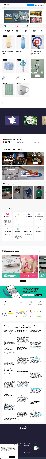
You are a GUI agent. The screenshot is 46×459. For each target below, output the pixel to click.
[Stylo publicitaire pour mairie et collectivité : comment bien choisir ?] (11, 263)
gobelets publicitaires (21, 407)
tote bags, (31, 347)
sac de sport (35, 347)
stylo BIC (36, 414)
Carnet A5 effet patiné (7, 98)
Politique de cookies (27, 443)
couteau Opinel (38, 415)
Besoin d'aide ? (26, 450)
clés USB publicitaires (34, 379)
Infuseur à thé (20, 75)
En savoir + (7, 224)
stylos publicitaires (20, 373)
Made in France (9, 408)
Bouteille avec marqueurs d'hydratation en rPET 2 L (22, 52)
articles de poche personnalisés (35, 388)
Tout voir (41, 183)
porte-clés (33, 389)
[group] (9, 26)
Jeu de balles (36, 51)
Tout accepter (12, 456)
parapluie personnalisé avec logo (36, 369)
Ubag (33, 407)
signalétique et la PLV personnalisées (36, 356)
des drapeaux (36, 358)
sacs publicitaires (33, 346)
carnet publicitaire (20, 392)
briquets (37, 389)
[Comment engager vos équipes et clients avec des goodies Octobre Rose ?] (29, 263)
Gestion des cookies (27, 452)
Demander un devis (39, 239)
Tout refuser (15, 444)
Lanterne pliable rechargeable (8, 51)
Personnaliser (6, 456)
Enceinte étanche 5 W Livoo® (8, 75)
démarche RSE (38, 444)
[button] (1, 192)
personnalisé (19, 385)
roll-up (36, 357)
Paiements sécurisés (27, 445)
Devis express (30, 4)
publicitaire (26, 403)
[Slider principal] (16, 16)
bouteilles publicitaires (21, 417)
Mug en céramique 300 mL (21, 98)
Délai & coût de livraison (28, 447)
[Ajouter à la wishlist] (14, 36)
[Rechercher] (3, 8)
